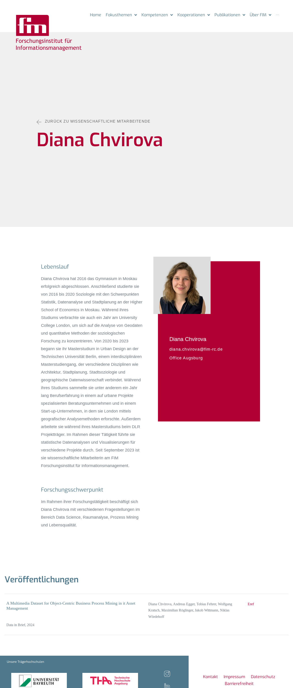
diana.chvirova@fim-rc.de (196, 349)
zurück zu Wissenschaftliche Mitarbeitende (97, 121)
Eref (251, 604)
